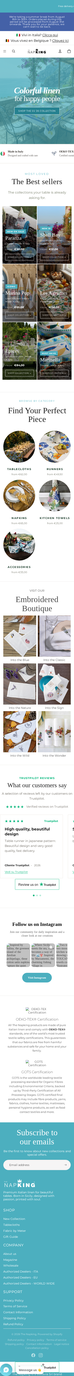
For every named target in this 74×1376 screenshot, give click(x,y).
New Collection (14, 1219)
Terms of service (56, 1339)
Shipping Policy (14, 1318)
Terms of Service (15, 1306)
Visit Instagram (37, 977)
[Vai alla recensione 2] (37, 895)
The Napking (28, 1334)
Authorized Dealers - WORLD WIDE (29, 1283)
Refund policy (16, 1339)
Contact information (39, 1344)
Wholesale (10, 1265)
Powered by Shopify (50, 1334)
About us (9, 1254)
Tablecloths (11, 1225)
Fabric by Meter (14, 1231)
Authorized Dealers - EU (20, 1277)
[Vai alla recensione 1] (34, 895)
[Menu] (4, 51)
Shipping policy (14, 1344)
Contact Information (18, 1312)
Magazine (10, 1260)
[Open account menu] (60, 51)
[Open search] (13, 51)
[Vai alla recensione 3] (40, 895)
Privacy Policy (13, 1300)
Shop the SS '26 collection (37, 110)
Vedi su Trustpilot (16, 871)
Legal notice (61, 1344)
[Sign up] (65, 1165)
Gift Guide (10, 1237)
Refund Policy (13, 1324)
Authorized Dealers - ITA (20, 1271)
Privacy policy (35, 1339)
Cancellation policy (37, 1347)
